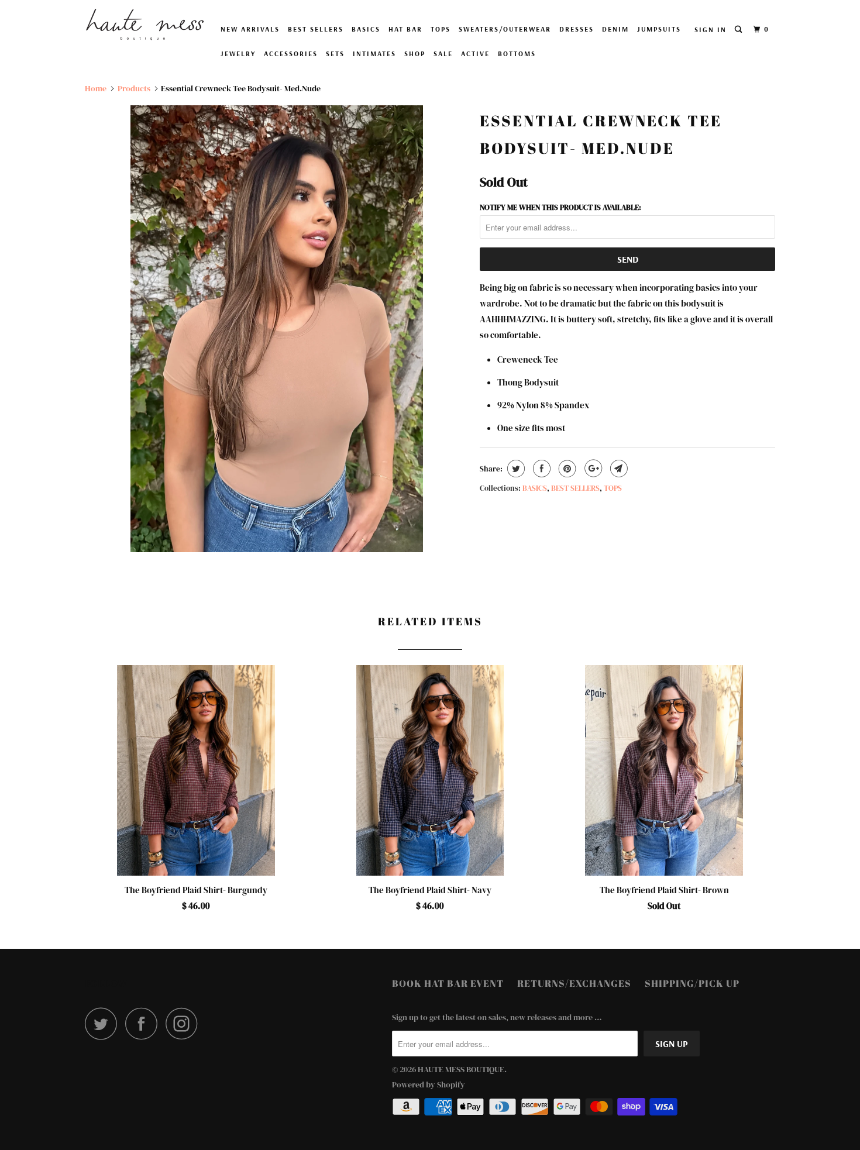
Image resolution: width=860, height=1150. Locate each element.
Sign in (710, 29)
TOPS (440, 29)
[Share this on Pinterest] (566, 468)
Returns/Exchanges (574, 983)
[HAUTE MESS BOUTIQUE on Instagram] (185, 1023)
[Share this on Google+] (592, 468)
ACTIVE (475, 53)
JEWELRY (238, 53)
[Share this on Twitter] (514, 468)
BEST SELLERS (315, 29)
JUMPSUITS (659, 29)
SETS (335, 53)
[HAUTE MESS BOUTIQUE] (145, 24)
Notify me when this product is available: (560, 207)
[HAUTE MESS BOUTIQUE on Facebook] (144, 1023)
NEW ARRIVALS (250, 29)
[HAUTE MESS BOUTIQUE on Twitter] (104, 1023)
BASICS (366, 29)
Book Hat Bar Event (448, 983)
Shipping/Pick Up (692, 983)
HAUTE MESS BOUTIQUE (461, 1069)
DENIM (615, 29)
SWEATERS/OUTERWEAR (505, 29)
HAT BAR (405, 29)
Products (134, 88)
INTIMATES (374, 53)
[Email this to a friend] (617, 468)
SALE (443, 53)
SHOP (414, 53)
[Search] (739, 29)
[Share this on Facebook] (540, 468)
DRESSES (576, 29)
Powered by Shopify (428, 1084)
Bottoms (517, 53)
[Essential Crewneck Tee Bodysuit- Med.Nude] (276, 329)
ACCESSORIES (291, 53)
